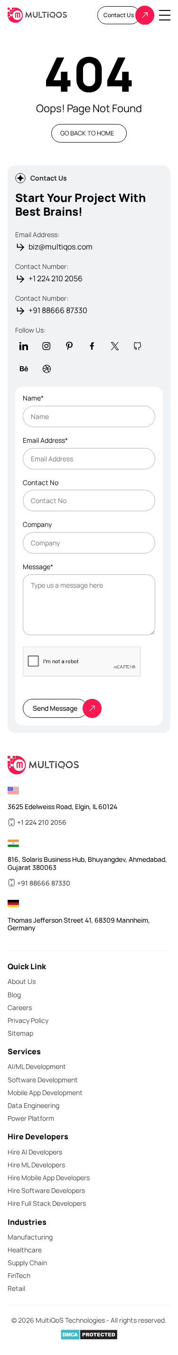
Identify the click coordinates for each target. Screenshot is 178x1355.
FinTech (19, 1275)
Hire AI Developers (35, 1151)
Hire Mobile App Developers (49, 1177)
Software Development (43, 1079)
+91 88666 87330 (57, 310)
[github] (137, 345)
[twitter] (114, 345)
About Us (22, 981)
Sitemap (20, 1033)
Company (37, 525)
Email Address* (45, 441)
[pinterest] (69, 345)
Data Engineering (33, 1105)
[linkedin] (23, 345)
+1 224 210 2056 (55, 279)
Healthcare (25, 1249)
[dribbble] (46, 368)
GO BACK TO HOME (87, 133)
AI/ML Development (37, 1066)
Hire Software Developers (46, 1190)
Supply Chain (27, 1262)
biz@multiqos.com (60, 247)
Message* (38, 567)
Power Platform (31, 1118)
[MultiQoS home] (37, 15)
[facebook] (92, 345)
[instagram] (46, 345)
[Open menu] (164, 15)
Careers (20, 1007)
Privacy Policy (28, 1020)
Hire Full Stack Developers (47, 1203)
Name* (33, 398)
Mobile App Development (45, 1092)
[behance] (23, 368)
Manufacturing (30, 1236)
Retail (16, 1288)
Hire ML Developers (36, 1164)
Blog (14, 994)
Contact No (40, 483)
